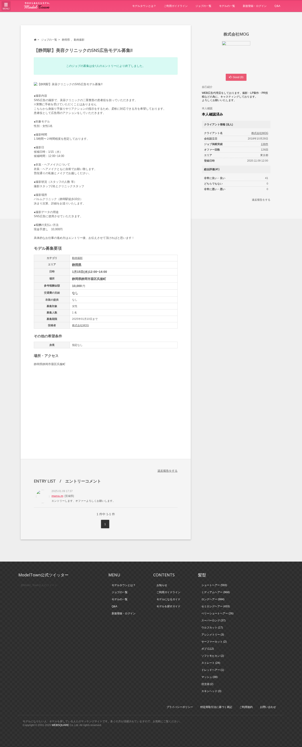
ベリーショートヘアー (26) (217, 613)
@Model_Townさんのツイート (39, 585)
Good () (238, 77)
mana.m (57, 496)
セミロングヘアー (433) (215, 606)
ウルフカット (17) (212, 627)
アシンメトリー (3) (212, 634)
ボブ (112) (207, 648)
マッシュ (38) (209, 677)
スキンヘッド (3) (211, 691)
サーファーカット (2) (214, 641)
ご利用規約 (246, 707)
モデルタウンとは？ (144, 6)
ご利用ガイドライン (176, 6)
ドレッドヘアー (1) (212, 670)
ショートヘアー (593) (214, 585)
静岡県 (66, 39)
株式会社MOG (80, 325)
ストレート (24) (210, 662)
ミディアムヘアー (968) (215, 592)
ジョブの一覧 (203, 6)
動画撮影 (79, 39)
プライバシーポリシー (179, 707)
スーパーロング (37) (213, 620)
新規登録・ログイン (255, 6)
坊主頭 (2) (207, 684)
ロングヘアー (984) (212, 599)
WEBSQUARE (60, 725)
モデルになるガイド (168, 599)
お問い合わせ (268, 707)
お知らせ (162, 585)
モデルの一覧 (227, 6)
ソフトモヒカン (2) (212, 655)
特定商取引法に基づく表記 (216, 707)
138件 (264, 144)
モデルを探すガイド (168, 606)
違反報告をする (167, 470)
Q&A (277, 6)
